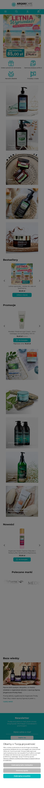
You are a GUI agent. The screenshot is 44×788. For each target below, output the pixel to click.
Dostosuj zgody (22, 770)
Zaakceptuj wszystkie (22, 776)
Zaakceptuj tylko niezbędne (22, 765)
